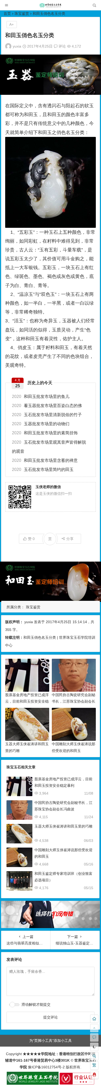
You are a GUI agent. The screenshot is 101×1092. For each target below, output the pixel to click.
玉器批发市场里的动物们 (40, 424)
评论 (61, 46)
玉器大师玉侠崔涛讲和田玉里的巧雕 (63, 826)
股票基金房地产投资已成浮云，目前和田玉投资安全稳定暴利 (27, 701)
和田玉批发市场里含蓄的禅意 (45, 460)
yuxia (17, 46)
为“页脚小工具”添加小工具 (50, 1040)
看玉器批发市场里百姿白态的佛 (47, 405)
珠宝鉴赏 (22, 13)
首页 (7, 13)
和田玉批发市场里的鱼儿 (40, 396)
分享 (70, 539)
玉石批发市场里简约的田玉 (43, 469)
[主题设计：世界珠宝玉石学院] (33, 1083)
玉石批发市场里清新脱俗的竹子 (47, 414)
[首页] (94, 1019)
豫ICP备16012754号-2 (46, 1067)
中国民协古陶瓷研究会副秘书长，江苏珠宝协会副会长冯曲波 (73, 701)
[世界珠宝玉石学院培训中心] (50, 6)
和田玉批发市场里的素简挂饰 (45, 433)
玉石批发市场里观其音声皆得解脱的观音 (49, 447)
